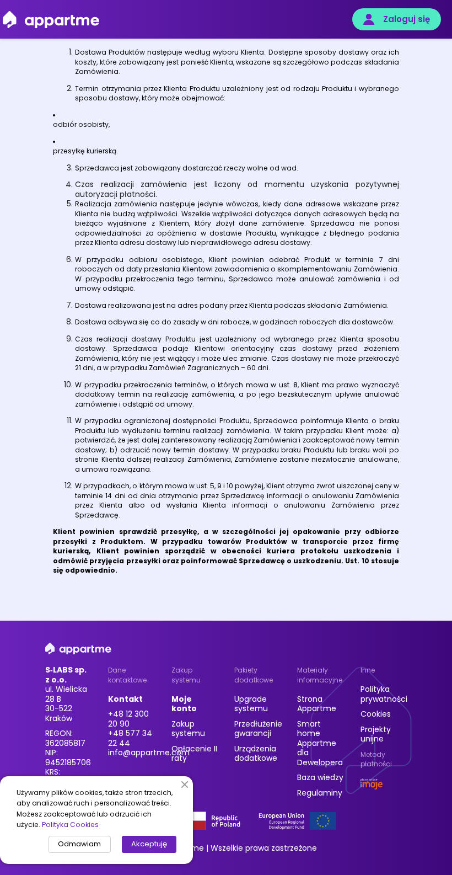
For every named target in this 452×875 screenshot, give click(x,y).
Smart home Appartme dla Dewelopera (320, 743)
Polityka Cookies (70, 824)
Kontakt (125, 699)
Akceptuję (149, 844)
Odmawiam (79, 844)
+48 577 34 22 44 (130, 738)
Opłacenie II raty (194, 753)
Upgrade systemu (251, 703)
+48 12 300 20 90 (128, 718)
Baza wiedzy (320, 777)
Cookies (375, 713)
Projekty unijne (375, 734)
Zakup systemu (188, 728)
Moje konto (184, 703)
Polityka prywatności (383, 694)
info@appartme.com (149, 752)
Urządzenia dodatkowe (255, 753)
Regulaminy (319, 792)
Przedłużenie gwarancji (258, 728)
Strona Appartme (316, 703)
